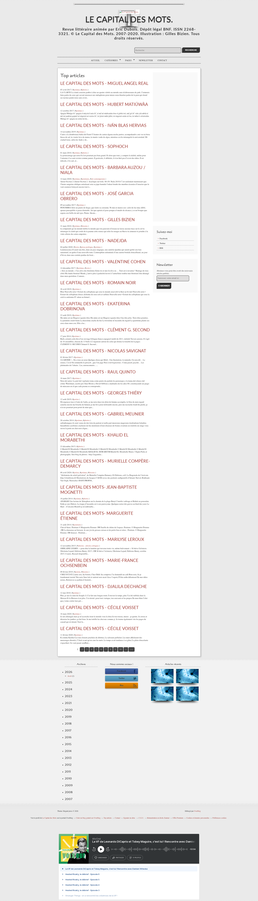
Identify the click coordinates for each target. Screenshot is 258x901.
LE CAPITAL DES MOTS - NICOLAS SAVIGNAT (103, 351)
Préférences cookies (219, 818)
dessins (85, 226)
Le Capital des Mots (49, 818)
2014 (68, 751)
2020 (69, 710)
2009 (69, 785)
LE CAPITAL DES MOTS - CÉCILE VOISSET (99, 608)
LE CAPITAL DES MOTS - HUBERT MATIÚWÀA (104, 104)
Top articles (108, 818)
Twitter (162, 243)
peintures (85, 178)
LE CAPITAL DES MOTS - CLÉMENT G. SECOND (105, 330)
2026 (68, 672)
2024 (68, 689)
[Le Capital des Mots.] (129, 12)
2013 (68, 758)
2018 (68, 723)
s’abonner (102, 857)
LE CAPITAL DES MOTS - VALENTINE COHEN (102, 262)
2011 (68, 771)
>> (131, 649)
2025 (68, 682)
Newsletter (146, 60)
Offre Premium (178, 818)
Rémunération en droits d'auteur (158, 818)
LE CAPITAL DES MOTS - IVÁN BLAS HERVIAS (103, 125)
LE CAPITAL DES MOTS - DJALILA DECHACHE (103, 587)
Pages (127, 60)
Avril (69, 676)
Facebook (164, 238)
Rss (121, 685)
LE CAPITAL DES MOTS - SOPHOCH (94, 146)
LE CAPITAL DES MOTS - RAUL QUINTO (98, 372)
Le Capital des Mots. (129, 20)
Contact (162, 60)
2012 (68, 764)
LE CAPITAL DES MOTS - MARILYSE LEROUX (102, 539)
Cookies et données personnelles (197, 818)
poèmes (77, 89)
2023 (68, 696)
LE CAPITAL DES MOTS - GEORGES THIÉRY (101, 393)
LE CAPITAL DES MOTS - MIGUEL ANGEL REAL (104, 83)
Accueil (95, 60)
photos (84, 89)
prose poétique (87, 247)
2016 (68, 737)
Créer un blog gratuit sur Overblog (88, 818)
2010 (68, 778)
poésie (76, 399)
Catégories (110, 60)
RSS (161, 248)
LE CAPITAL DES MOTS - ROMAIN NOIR (98, 283)
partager (120, 857)
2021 (68, 703)
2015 (68, 744)
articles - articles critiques (88, 545)
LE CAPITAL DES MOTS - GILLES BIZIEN (97, 220)
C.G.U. (141, 818)
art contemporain (98, 178)
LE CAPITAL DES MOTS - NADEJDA (93, 241)
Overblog (197, 811)
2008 (69, 792)
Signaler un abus (129, 818)
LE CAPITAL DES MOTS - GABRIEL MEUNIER (102, 414)
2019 (68, 716)
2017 (68, 730)
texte (77, 247)
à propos (137, 857)
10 (120, 649)
